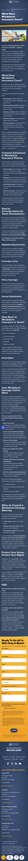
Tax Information (11, 843)
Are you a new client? (9, 679)
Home (3, 10)
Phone (3, 664)
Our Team (12, 757)
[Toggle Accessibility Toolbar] (3, 427)
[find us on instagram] (12, 763)
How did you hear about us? (11, 686)
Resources (7, 759)
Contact (21, 759)
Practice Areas (20, 757)
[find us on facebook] (8, 763)
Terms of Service (16, 737)
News (7, 10)
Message (6, 693)
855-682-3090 (13, 750)
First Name (7, 648)
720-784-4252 (6, 799)
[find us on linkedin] (16, 763)
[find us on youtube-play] (20, 763)
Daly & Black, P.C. (14, 841)
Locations (15, 759)
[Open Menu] (3, 857)
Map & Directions (6, 786)
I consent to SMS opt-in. (10, 708)
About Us (5, 757)
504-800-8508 (6, 816)
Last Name (7, 657)
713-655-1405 (5, 783)
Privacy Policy (8, 737)
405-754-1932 (6, 833)
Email (5, 672)
